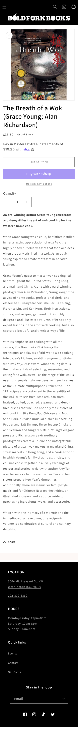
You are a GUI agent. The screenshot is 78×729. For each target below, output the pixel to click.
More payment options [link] (39, 183)
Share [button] (12, 542)
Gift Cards (14, 672)
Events (12, 653)
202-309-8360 (18, 595)
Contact (13, 663)
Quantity (9, 193)
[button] (54, 6)
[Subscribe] (63, 699)
